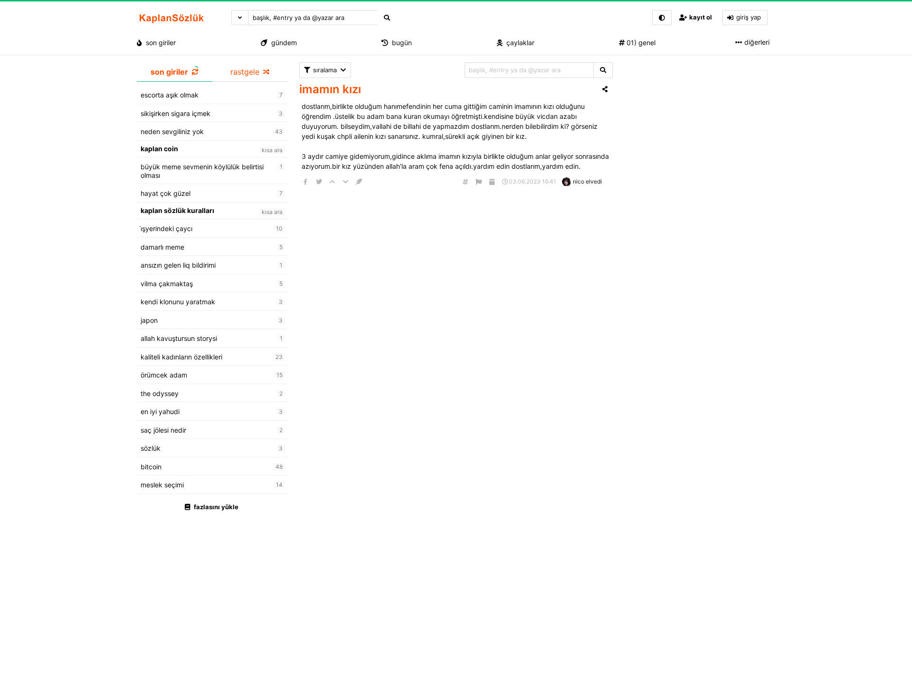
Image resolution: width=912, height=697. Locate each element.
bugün (400, 43)
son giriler (159, 43)
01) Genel (640, 43)
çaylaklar (518, 43)
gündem (282, 43)
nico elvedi (587, 181)
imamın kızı (330, 89)
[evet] (603, 70)
